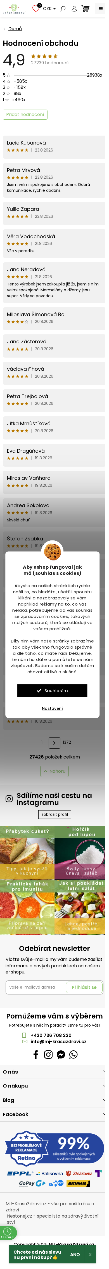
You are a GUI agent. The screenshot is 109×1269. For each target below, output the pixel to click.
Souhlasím (56, 690)
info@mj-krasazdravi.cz (59, 1041)
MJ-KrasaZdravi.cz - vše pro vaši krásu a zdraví (50, 1207)
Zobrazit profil (54, 814)
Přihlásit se (84, 987)
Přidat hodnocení (25, 114)
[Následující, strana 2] (54, 743)
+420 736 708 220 (51, 1035)
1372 (67, 742)
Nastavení (52, 708)
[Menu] (100, 8)
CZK (48, 8)
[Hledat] (62, 8)
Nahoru (57, 771)
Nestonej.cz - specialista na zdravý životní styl (53, 1219)
